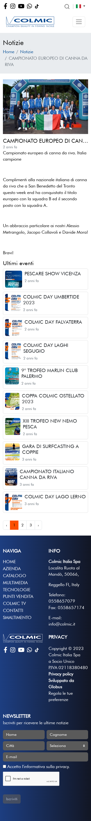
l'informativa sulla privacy (45, 766)
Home (8, 51)
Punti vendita (18, 596)
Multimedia (15, 582)
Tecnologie (16, 589)
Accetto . (38, 766)
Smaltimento (17, 617)
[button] (79, 21)
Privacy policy (61, 673)
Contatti (13, 610)
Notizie (26, 51)
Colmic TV (14, 603)
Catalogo (14, 575)
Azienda (12, 568)
